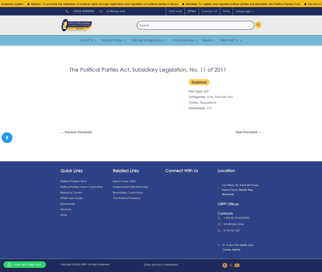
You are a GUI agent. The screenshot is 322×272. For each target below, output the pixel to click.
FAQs (226, 11)
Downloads (67, 203)
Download (199, 82)
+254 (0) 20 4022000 (236, 218)
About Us (86, 40)
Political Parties (112, 40)
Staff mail (175, 11)
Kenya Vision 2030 (124, 181)
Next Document (248, 132)
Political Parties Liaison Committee (81, 186)
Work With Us (229, 40)
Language (243, 11)
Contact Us (209, 11)
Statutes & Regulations (148, 40)
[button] (24, 264)
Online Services (183, 40)
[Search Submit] (258, 24)
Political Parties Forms (73, 181)
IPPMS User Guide (71, 198)
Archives (65, 209)
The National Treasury (126, 198)
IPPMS (192, 11)
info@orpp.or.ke (115, 11)
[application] (252, 11)
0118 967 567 (232, 230)
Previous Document (76, 132)
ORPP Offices (228, 204)
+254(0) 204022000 (83, 11)
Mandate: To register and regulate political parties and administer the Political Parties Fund (238, 4)
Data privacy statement (161, 264)
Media (207, 40)
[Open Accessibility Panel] (7, 137)
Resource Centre (71, 192)
